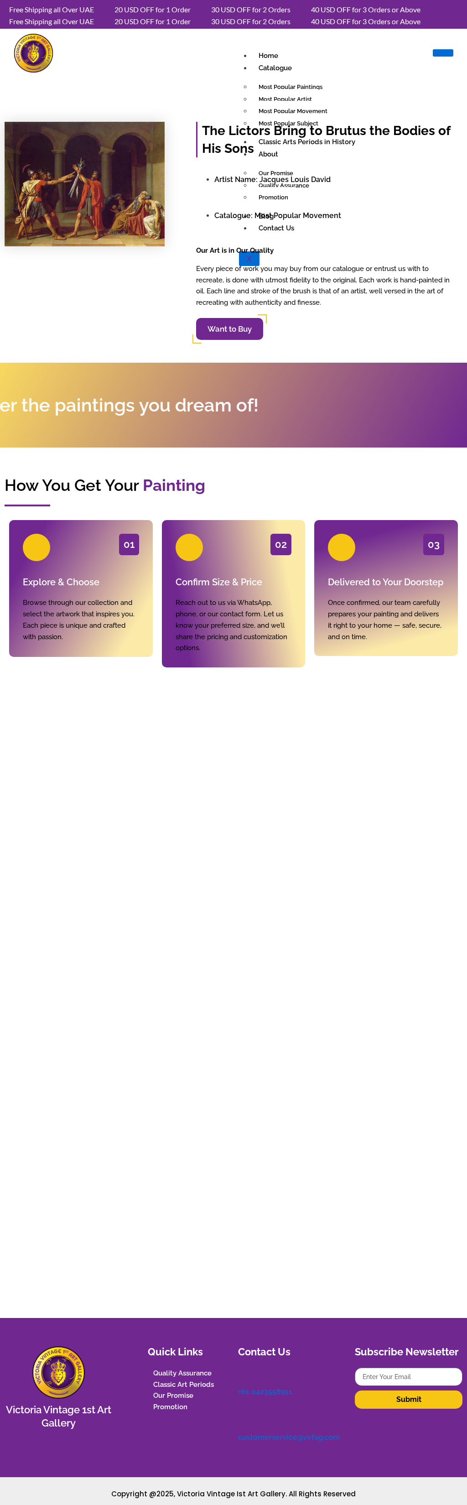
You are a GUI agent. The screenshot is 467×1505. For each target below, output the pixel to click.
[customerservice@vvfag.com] (242, 1417)
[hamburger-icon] (443, 53)
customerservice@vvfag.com (289, 1437)
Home (268, 56)
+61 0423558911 (265, 1391)
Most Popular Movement (297, 215)
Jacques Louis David (295, 179)
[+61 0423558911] (242, 1372)
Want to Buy (230, 328)
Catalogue (275, 68)
